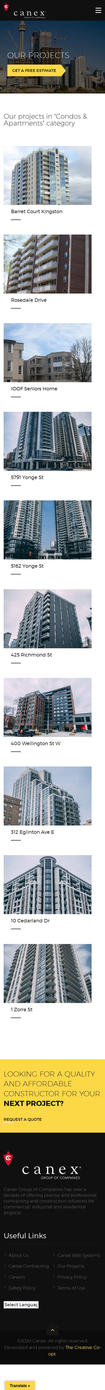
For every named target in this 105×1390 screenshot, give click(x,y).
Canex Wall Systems (78, 1255)
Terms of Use (71, 1287)
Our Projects (70, 1266)
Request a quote (23, 1119)
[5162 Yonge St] (39, 529)
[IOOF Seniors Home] (39, 351)
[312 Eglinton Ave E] (39, 795)
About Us (19, 1255)
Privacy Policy (71, 1277)
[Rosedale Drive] (39, 263)
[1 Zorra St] (39, 972)
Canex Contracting (29, 1266)
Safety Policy (22, 1287)
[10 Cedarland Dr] (39, 883)
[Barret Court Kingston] (39, 174)
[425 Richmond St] (39, 618)
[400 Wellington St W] (39, 706)
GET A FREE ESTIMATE (34, 70)
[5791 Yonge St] (39, 440)
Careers (17, 1277)
